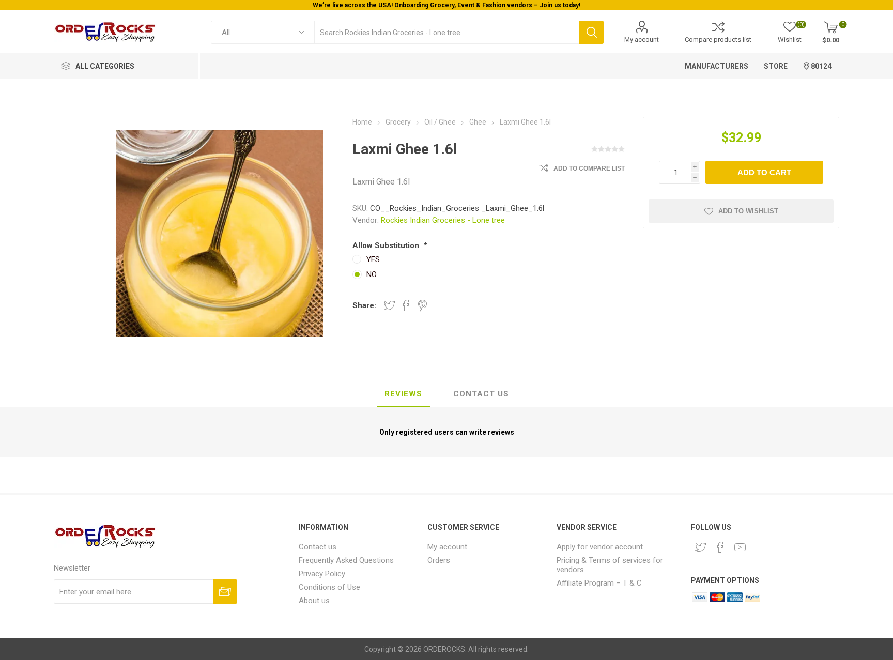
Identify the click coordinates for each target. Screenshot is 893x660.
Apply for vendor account (600, 546)
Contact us (317, 546)
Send (225, 591)
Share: (364, 305)
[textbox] (446, 32)
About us (314, 600)
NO (371, 274)
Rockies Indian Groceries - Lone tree (443, 220)
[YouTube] (740, 547)
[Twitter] (700, 547)
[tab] (403, 394)
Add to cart (764, 172)
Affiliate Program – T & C (599, 583)
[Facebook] (720, 547)
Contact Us (481, 393)
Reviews (403, 393)
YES (373, 259)
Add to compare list (589, 168)
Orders (438, 560)
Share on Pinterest (422, 305)
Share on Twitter (389, 305)
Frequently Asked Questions (346, 560)
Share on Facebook (406, 305)
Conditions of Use (329, 587)
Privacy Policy (322, 573)
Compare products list (718, 39)
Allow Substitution (386, 245)
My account (641, 39)
